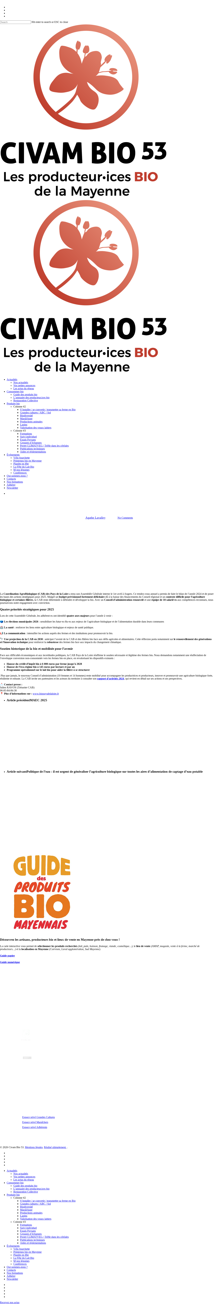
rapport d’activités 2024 (110, 678)
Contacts (11, 1270)
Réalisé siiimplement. (55, 1147)
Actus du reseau (107, 500)
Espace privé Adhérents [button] (34, 1127)
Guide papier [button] (7, 955)
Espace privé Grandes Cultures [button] (38, 1117)
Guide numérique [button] (10, 962)
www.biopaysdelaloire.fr (46, 693)
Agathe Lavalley (95, 517)
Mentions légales (34, 1147)
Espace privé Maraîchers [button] (35, 1122)
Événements (13, 1245)
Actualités (12, 1170)
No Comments (125, 517)
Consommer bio (15, 1182)
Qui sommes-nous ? (17, 1267)
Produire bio (13, 1194)
